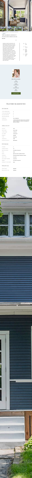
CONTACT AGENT (16, 93)
